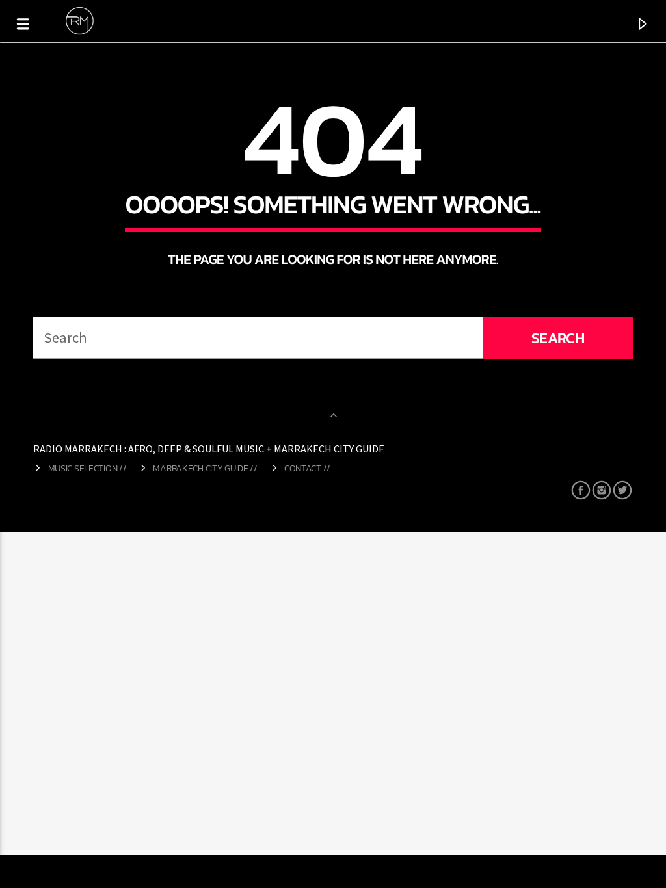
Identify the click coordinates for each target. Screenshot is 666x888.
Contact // (307, 468)
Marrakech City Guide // (205, 468)
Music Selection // (87, 468)
